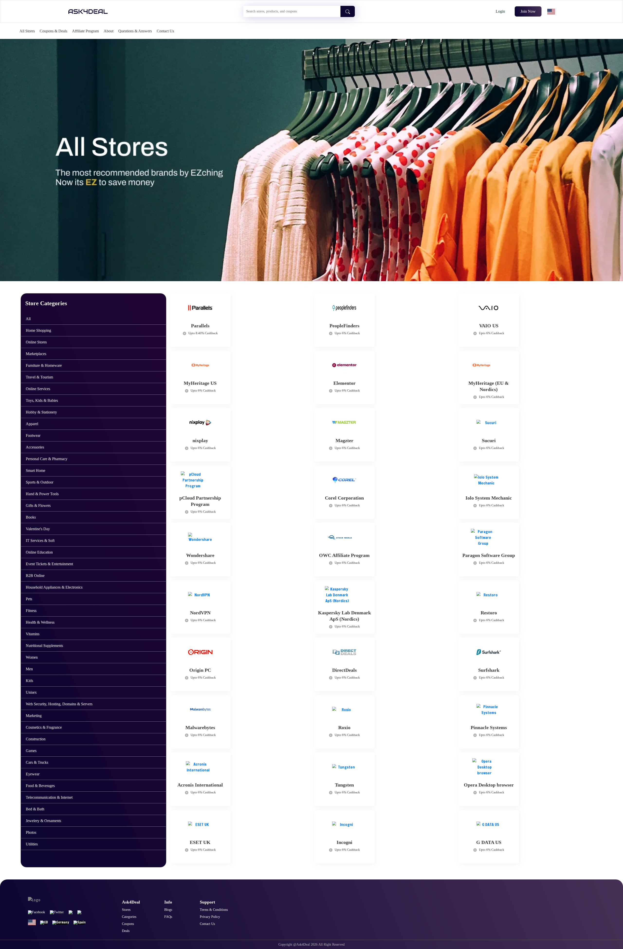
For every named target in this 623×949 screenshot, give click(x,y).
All (28, 319)
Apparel (32, 424)
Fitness (31, 611)
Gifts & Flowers (38, 505)
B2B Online (35, 575)
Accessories (35, 447)
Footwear (33, 435)
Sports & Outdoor (39, 482)
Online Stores (36, 342)
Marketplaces (36, 354)
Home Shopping (38, 330)
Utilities (32, 844)
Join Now (528, 11)
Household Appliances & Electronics (54, 587)
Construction (36, 739)
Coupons (128, 924)
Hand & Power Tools (42, 494)
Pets (29, 599)
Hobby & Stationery (41, 412)
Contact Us (165, 31)
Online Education (39, 552)
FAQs (168, 917)
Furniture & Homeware (44, 365)
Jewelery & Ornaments (43, 821)
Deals (125, 931)
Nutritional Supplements (44, 646)
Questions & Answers (135, 31)
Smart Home (35, 470)
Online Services (38, 389)
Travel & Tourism (39, 377)
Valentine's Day (38, 529)
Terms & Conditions (214, 910)
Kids (29, 681)
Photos (31, 832)
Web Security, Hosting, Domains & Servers (59, 704)
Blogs (168, 910)
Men (29, 669)
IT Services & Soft (40, 540)
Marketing (34, 716)
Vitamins (32, 634)
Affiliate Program (85, 31)
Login (500, 11)
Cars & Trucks (37, 762)
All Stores (27, 31)
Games (31, 751)
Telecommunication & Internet (49, 797)
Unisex (31, 692)
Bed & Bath (35, 809)
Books (31, 517)
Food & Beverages (40, 786)
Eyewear (32, 774)
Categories (129, 917)
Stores (126, 910)
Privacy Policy (210, 917)
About (108, 31)
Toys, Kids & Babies (42, 400)
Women (32, 657)
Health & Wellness (40, 622)
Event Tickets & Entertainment (49, 564)
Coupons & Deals (53, 31)
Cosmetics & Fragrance (44, 727)
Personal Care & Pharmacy (46, 459)
